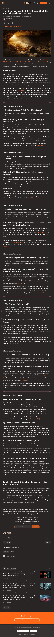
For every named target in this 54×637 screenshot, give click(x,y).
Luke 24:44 (21, 283)
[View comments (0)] (9, 23)
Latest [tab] (8, 568)
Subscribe (43, 3)
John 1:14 (24, 380)
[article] (27, 576)
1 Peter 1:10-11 (7, 246)
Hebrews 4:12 (22, 90)
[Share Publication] (37, 3)
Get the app (33, 631)
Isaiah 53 (34, 293)
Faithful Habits (29, 577)
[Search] (35, 3)
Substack (20, 634)
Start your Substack (23, 631)
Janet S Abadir (17, 577)
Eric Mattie (11, 577)
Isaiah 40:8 (39, 145)
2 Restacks (18, 532)
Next (47, 542)
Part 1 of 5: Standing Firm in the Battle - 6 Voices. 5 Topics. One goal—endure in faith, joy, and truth (19, 573)
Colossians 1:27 (34, 419)
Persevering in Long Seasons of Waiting (12, 587)
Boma (7, 578)
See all (5, 607)
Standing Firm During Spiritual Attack (11, 599)
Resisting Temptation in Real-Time (10, 575)
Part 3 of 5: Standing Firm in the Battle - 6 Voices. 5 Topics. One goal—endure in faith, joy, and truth (19, 584)
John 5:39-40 (41, 232)
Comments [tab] (6, 551)
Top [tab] (4, 568)
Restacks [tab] (12, 551)
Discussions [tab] (13, 568)
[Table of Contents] (1, 318)
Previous (8, 542)
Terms (30, 627)
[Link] (1, 70)
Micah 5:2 (41, 293)
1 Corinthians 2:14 (15, 242)
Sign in (50, 3)
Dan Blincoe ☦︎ (9, 18)
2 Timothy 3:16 (35, 198)
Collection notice (36, 627)
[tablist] (8, 551)
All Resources (8, 26)
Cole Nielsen (23, 577)
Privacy (27, 627)
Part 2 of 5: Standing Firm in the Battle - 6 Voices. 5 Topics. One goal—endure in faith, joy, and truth (19, 596)
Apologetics (6, 8)
